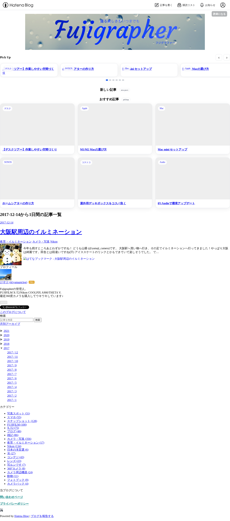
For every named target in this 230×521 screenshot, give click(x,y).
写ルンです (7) (16, 464)
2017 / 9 (12, 365)
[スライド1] (107, 80)
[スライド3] (113, 80)
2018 (6, 343)
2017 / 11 (12, 356)
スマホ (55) (14, 417)
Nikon (54, 241)
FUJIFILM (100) (17, 424)
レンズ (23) (14, 461)
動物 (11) (12, 476)
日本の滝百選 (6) (17, 449)
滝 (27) (11, 453)
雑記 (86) (12, 435)
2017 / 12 (12, 352)
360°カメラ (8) (16, 468)
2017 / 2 (12, 395)
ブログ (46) (14, 431)
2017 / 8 (12, 369)
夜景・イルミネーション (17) (25, 442)
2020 (6, 335)
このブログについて (13, 311)
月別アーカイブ (10, 323)
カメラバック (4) (17, 483)
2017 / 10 (12, 361)
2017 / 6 (12, 378)
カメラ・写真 (41, 241)
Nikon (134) (14, 446)
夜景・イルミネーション (16, 241)
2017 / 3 (12, 391)
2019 (6, 339)
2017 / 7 (12, 374)
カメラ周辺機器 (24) (20, 472)
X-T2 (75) (13, 427)
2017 (6, 348)
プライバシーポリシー (14, 503)
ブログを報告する (42, 516)
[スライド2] (110, 80)
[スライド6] (123, 80)
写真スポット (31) (18, 413)
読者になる (219, 13)
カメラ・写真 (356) (19, 438)
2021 (6, 330)
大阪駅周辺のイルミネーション (41, 232)
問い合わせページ (11, 497)
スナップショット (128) (22, 421)
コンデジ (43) (15, 457)
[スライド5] (120, 80)
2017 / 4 (12, 387)
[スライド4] (117, 80)
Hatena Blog (21, 516)
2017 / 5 (12, 382)
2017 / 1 (12, 400)
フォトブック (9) (17, 479)
